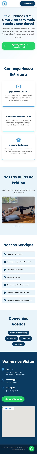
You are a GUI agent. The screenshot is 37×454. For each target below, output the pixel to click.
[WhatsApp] (31, 448)
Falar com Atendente (13, 399)
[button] (33, 212)
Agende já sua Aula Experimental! (20, 46)
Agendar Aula (28, 4)
